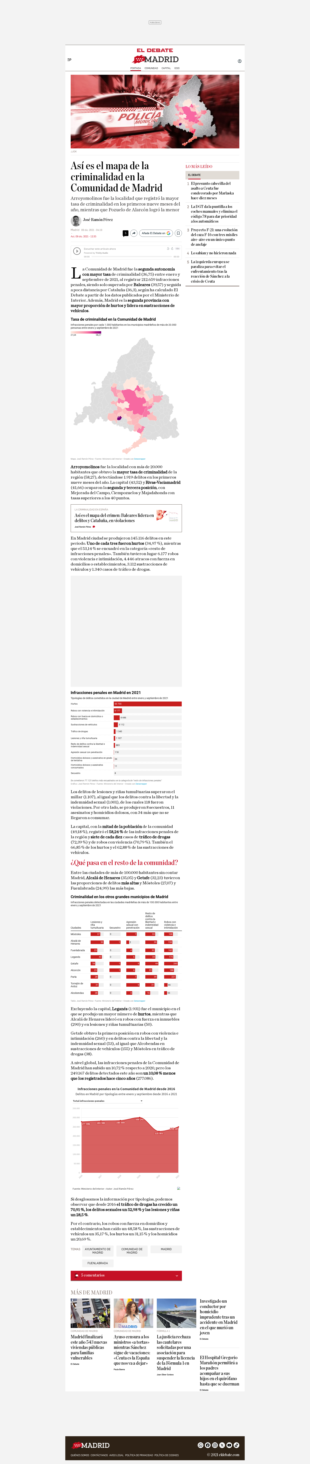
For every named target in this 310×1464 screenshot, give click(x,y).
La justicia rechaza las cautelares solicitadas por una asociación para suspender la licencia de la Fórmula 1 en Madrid (176, 1352)
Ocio (177, 68)
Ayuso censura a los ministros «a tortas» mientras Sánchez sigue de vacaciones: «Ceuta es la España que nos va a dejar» (132, 1350)
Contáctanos (99, 1455)
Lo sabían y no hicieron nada (213, 253)
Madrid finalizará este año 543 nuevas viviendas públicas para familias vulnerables (89, 1347)
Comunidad (151, 68)
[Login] (240, 61)
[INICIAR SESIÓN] (240, 61)
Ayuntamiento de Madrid (98, 1250)
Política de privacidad (139, 1455)
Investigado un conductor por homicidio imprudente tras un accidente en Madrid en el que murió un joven (219, 1317)
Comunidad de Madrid (132, 1250)
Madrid (166, 1249)
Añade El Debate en (153, 233)
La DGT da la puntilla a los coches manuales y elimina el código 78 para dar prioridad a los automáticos (214, 214)
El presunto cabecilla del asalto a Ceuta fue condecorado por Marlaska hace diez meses (212, 190)
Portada (135, 68)
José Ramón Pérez (98, 220)
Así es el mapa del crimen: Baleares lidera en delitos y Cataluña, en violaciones (114, 518)
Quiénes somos (80, 1455)
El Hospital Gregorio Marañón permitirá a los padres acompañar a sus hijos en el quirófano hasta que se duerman (219, 1370)
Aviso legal (116, 1455)
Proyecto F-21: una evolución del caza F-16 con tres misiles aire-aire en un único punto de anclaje (214, 237)
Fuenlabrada (98, 1263)
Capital (166, 68)
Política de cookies (166, 1455)
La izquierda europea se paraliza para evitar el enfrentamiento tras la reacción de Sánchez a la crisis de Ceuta (210, 271)
